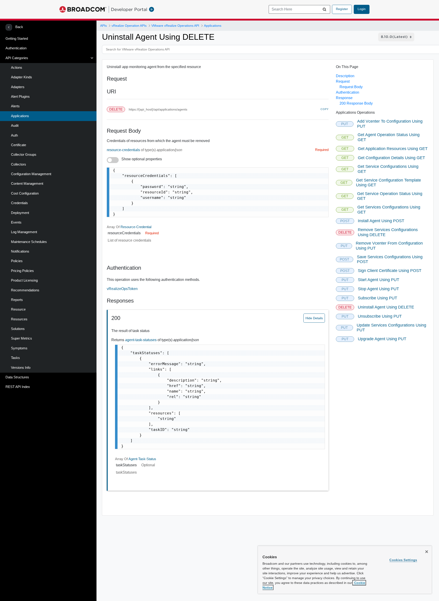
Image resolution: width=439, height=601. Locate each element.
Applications (20, 116)
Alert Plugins (20, 96)
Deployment (20, 213)
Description (345, 76)
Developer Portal (129, 9)
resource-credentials (124, 150)
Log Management (24, 232)
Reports (17, 300)
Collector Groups (23, 154)
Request (343, 81)
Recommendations (25, 290)
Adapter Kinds (21, 77)
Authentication (16, 48)
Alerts (15, 106)
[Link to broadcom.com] (82, 9)
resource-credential (135, 227)
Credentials (19, 203)
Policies (17, 261)
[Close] (426, 551)
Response (344, 98)
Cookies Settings (403, 560)
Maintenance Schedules (29, 242)
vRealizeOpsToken (122, 289)
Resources (19, 319)
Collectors (18, 164)
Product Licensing (24, 280)
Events (16, 222)
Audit (15, 125)
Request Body (351, 87)
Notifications (20, 251)
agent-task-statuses (141, 340)
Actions (16, 67)
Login (362, 9)
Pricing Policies (22, 271)
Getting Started (16, 38)
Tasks (15, 358)
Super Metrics (21, 338)
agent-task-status (142, 459)
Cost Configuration (25, 193)
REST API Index (17, 387)
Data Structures (17, 377)
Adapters (17, 87)
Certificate (18, 145)
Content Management (27, 183)
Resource (18, 309)
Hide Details (314, 318)
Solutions (18, 329)
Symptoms (19, 348)
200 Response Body (356, 103)
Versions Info (20, 367)
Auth (14, 135)
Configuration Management (31, 174)
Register (342, 9)
